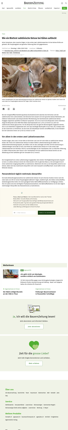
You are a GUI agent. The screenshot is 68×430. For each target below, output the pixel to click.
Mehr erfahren (34, 363)
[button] (2, 3)
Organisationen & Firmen (61, 8)
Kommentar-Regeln (49, 405)
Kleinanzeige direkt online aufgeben (16, 408)
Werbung (39, 408)
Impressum (33, 393)
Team (27, 393)
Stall (10, 52)
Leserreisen (29, 405)
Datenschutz (42, 393)
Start (3, 8)
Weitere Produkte (13, 414)
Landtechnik (48, 8)
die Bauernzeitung (10, 393)
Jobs (58, 393)
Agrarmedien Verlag (11, 420)
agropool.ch (16, 417)
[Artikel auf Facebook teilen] (3, 109)
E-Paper (62, 3)
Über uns (9, 390)
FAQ (6, 396)
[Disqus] (34, 240)
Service (8, 402)
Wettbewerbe (9, 405)
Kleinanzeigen (38, 405)
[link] (42, 275)
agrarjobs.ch (40, 417)
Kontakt (53, 393)
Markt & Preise (32, 8)
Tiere (24, 8)
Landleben (18, 8)
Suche (66, 3)
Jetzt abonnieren (34, 327)
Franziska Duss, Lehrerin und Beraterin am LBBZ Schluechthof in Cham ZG (26, 50)
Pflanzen (40, 8)
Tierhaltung (16, 52)
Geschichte (21, 393)
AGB (48, 393)
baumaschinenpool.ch (28, 417)
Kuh (7, 52)
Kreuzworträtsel (19, 405)
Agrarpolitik (10, 8)
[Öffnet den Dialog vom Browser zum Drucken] (13, 109)
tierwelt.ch (8, 417)
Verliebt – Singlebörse (51, 417)
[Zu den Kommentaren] (64, 109)
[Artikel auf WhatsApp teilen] (8, 109)
